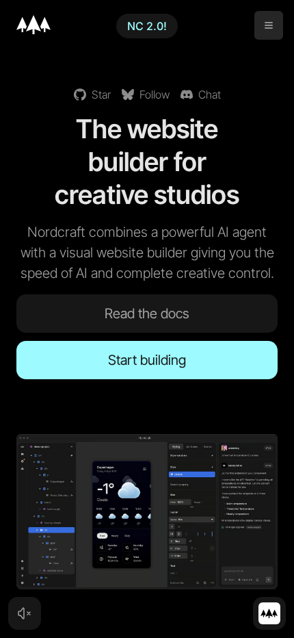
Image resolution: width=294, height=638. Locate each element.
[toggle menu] (268, 25)
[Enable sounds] (24, 613)
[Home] (33, 24)
